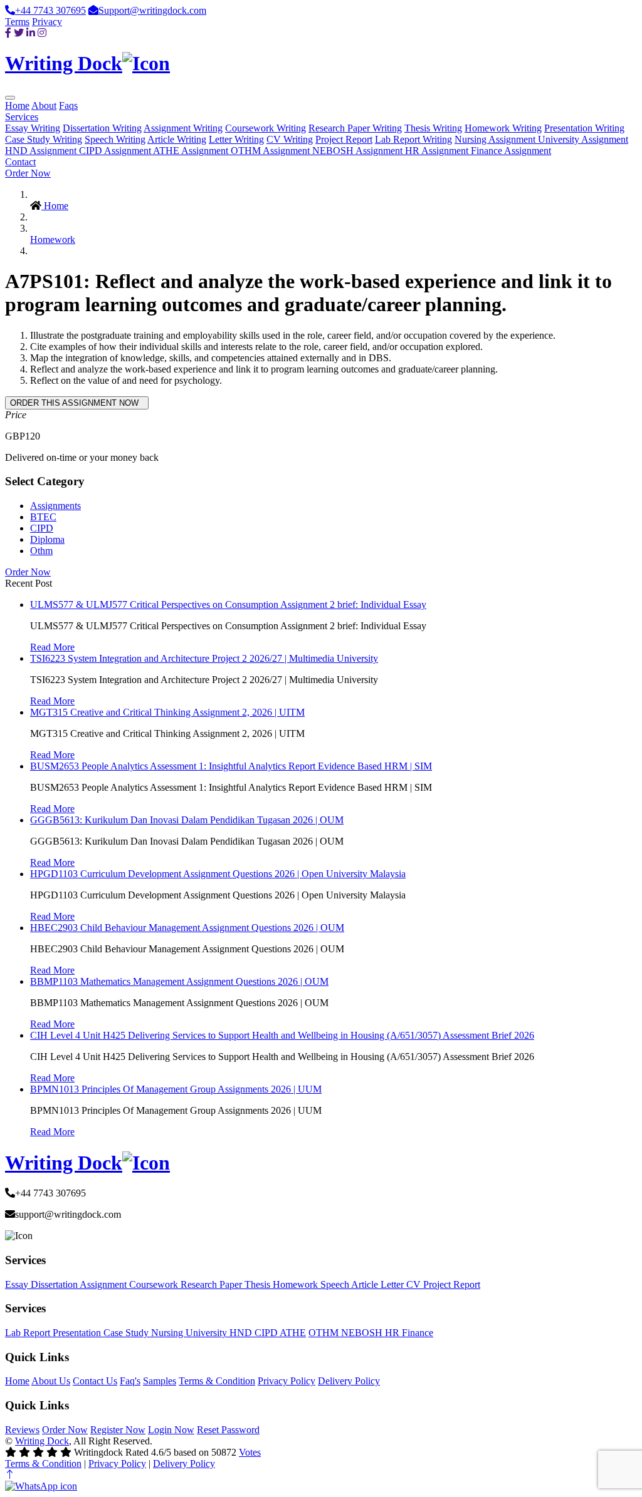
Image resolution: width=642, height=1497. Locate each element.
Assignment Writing (183, 128)
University (207, 1332)
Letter (393, 1284)
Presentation (78, 1332)
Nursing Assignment (496, 139)
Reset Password (228, 1429)
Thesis (259, 1284)
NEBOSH (363, 1332)
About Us (50, 1381)
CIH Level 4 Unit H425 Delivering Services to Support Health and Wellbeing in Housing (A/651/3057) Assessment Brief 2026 (282, 1035)
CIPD (41, 528)
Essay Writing (32, 128)
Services (21, 116)
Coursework (155, 1284)
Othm (41, 550)
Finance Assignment (511, 150)
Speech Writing (115, 139)
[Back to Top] (10, 1474)
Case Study (127, 1332)
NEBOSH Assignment (358, 150)
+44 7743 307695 (50, 10)
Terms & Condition (217, 1381)
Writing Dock (42, 1441)
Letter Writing (236, 139)
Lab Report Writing (413, 139)
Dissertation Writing (102, 128)
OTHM (324, 1332)
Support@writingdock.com (152, 10)
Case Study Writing (43, 139)
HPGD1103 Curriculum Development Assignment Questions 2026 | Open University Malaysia (218, 873)
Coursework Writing (265, 128)
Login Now (171, 1429)
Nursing (168, 1332)
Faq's (130, 1381)
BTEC (43, 517)
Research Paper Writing (355, 128)
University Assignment (583, 139)
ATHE (293, 1332)
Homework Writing (503, 128)
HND (242, 1332)
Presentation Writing (584, 128)
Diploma (47, 539)
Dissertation (55, 1284)
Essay (18, 1284)
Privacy (47, 21)
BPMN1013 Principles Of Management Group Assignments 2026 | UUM (176, 1089)
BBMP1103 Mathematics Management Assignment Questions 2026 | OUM (179, 981)
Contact (20, 162)
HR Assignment (438, 150)
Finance (417, 1332)
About (43, 105)
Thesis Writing (433, 128)
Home (17, 105)
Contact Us (95, 1381)
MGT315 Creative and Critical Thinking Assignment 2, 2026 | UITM (167, 712)
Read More (52, 647)
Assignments (55, 505)
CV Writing (289, 139)
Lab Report (29, 1332)
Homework (52, 239)
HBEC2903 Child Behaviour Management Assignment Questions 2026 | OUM (187, 927)
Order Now (28, 173)
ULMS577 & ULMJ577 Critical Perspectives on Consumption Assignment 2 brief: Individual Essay (228, 604)
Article (366, 1284)
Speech (335, 1284)
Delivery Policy (349, 1381)
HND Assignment (42, 150)
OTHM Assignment (271, 150)
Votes (250, 1452)
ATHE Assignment (192, 150)
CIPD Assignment (116, 150)
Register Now (117, 1429)
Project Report (343, 139)
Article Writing (176, 139)
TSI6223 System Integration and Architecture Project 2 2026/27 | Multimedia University (204, 658)
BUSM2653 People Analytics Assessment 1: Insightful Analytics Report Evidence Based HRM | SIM (231, 766)
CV (414, 1284)
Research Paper (213, 1284)
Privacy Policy (286, 1381)
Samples (159, 1381)
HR (393, 1332)
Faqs (68, 105)
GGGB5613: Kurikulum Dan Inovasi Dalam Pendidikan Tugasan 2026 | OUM (187, 820)
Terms (17, 21)
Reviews (22, 1429)
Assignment (104, 1284)
